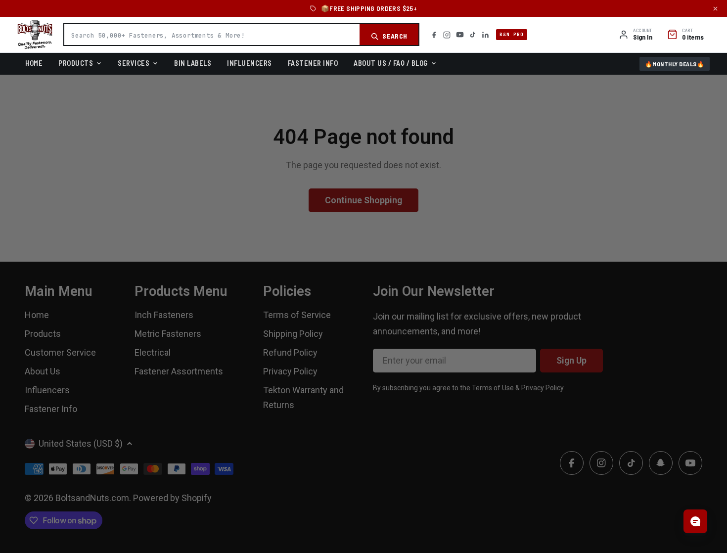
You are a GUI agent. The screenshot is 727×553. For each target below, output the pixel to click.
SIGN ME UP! (364, 353)
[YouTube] (460, 35)
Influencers (249, 62)
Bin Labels (192, 62)
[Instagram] (447, 35)
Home (34, 62)
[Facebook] (434, 35)
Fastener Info (313, 62)
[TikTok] (472, 34)
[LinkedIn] (485, 35)
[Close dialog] (474, 180)
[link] (363, 216)
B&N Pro (512, 34)
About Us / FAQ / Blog (391, 62)
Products (75, 62)
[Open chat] (695, 521)
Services (133, 62)
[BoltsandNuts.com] (34, 34)
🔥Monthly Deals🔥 (675, 63)
